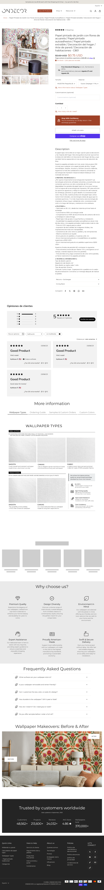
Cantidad (59, 104)
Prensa (49, 854)
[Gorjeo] (90, 852)
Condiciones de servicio (72, 864)
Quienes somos (52, 847)
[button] (77, 130)
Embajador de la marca (52, 858)
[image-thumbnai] (6, 80)
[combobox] (34, 334)
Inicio (5, 18)
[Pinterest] (90, 857)
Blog (48, 865)
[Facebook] (95, 852)
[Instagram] (95, 857)
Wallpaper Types (8, 856)
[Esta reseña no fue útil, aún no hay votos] (45, 363)
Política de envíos (73, 854)
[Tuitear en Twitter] (70, 291)
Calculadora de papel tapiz (9, 851)
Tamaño (58, 80)
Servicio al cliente (33, 847)
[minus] (57, 108)
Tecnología (51, 851)
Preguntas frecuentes (30, 857)
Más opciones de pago (78, 140)
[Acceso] (95, 11)
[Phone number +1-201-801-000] (90, 867)
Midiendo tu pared (8, 847)
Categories (6, 864)
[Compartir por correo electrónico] (83, 291)
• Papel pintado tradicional (7, 860)
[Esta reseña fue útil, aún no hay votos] (42, 363)
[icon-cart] (100, 11)
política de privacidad (71, 859)
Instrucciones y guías (32, 862)
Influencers (51, 862)
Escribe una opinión (87, 319)
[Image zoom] (25, 51)
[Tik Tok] (90, 862)
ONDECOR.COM (55, 882)
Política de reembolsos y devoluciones (72, 849)
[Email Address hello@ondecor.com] (95, 862)
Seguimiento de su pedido (33, 851)
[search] (91, 11)
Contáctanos (31, 866)
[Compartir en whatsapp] (78, 291)
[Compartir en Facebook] (65, 291)
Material (81, 80)
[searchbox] (14, 334)
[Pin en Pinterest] (74, 291)
